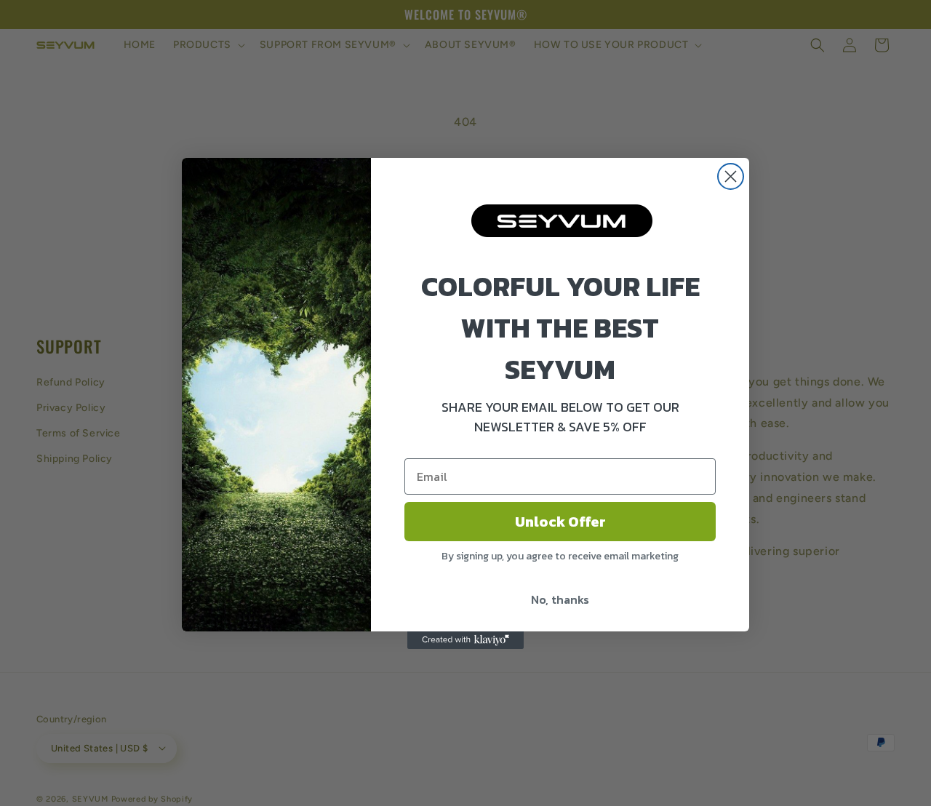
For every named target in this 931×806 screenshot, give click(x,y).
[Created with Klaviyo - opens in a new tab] (465, 640)
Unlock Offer (560, 521)
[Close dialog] (730, 176)
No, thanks (560, 599)
